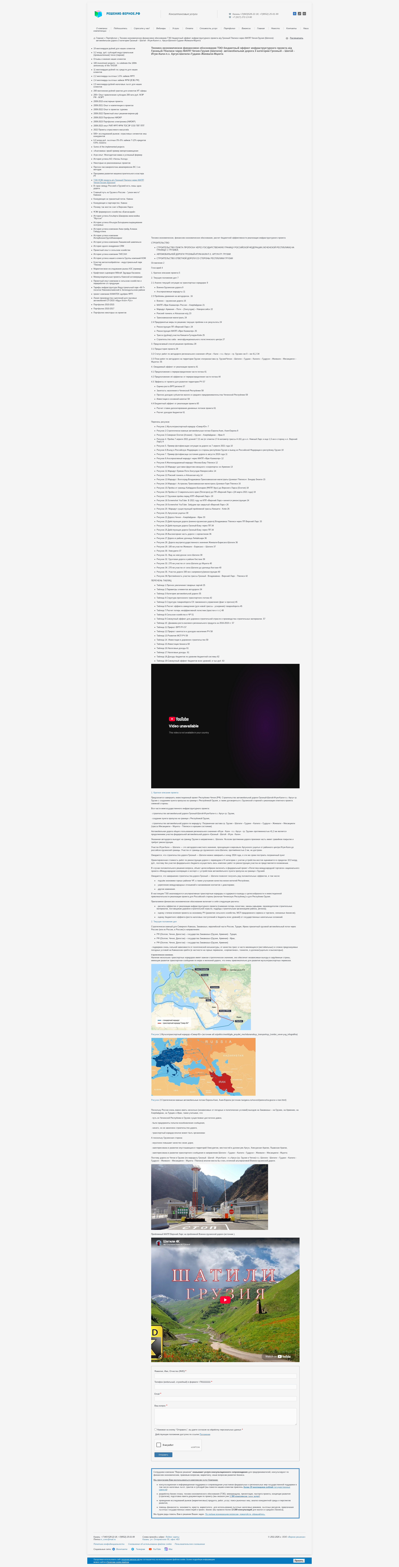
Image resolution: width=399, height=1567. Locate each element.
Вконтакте (121, 1549)
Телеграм (140, 1549)
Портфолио (229, 28)
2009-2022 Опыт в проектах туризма (110, 109)
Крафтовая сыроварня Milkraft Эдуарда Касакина (117, 273)
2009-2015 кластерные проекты (108, 101)
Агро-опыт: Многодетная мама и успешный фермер (118, 155)
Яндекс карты (172, 1537)
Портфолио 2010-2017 (104, 308)
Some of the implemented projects (109, 147)
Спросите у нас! (142, 28)
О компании (101, 28)
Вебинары (161, 28)
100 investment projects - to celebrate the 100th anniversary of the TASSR (115, 64)
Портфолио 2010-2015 (104, 304)
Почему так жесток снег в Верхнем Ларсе (113, 207)
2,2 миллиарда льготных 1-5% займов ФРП (114, 76)
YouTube (157, 1549)
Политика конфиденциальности (109, 1544)
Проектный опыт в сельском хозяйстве (112, 250)
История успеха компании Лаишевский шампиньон (117, 242)
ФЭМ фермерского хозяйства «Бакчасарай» (114, 212)
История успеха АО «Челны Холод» (111, 159)
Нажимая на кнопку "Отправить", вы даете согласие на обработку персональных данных (199, 1430)
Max (171, 1549)
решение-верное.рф (130, 1559)
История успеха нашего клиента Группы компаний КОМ (120, 258)
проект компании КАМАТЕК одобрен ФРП (113, 294)
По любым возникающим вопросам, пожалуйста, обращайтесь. (235, 1514)
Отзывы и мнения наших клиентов (110, 59)
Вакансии (246, 28)
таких (244, 1496)
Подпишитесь (120, 28)
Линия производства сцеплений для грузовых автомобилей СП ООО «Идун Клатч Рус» (115, 299)
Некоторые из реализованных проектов (112, 163)
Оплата (189, 28)
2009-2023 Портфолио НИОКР (108, 117)
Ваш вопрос (160, 1406)
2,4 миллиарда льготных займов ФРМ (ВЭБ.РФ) (116, 80)
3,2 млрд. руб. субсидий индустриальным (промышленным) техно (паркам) (113, 53)
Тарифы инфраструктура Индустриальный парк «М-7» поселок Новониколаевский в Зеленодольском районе (119, 288)
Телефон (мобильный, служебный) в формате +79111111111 (182, 1382)
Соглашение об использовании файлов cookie (150, 1544)
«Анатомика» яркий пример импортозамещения (116, 151)
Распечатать (296, 38)
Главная (261, 28)
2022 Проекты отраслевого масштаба (111, 130)
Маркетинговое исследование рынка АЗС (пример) (117, 269)
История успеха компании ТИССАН (110, 254)
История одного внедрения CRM (109, 246)
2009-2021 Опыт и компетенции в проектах (114, 105)
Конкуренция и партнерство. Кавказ (110, 203)
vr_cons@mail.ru (108, 1539)
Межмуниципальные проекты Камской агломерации (118, 277)
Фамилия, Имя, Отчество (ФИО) (169, 1371)
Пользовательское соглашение (190, 1544)
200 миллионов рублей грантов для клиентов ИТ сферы (120, 91)
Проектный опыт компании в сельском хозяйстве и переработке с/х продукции (118, 282)
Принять (299, 1561)
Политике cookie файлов (118, 1562)
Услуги (175, 28)
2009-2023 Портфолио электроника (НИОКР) (114, 121)
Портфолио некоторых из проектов (110, 312)
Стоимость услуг (208, 28)
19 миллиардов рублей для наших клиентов (114, 48)
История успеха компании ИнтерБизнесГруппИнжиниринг (108, 236)
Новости (275, 28)
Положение (205, 1434)
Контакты (291, 28)
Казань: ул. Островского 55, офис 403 (160, 1539)
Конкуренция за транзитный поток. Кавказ (113, 199)
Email (157, 1394)
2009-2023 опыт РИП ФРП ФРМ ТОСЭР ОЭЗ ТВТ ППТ (119, 125)
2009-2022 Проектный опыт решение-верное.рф (116, 113)
